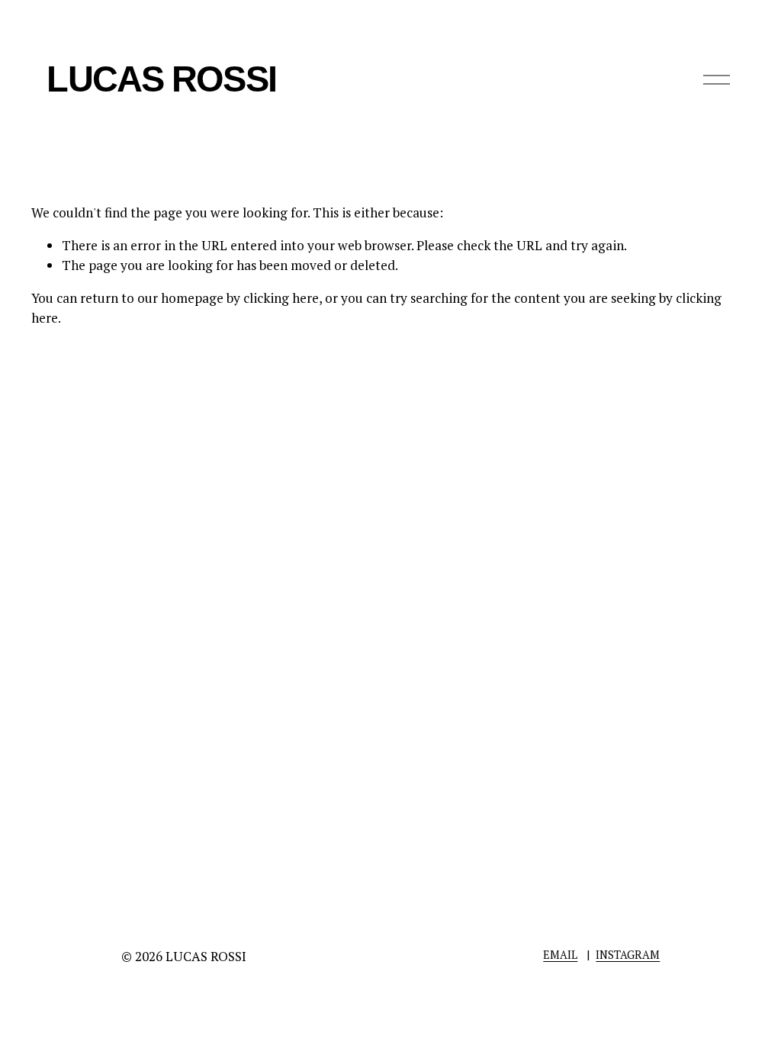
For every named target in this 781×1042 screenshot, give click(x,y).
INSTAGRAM (628, 954)
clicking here (281, 298)
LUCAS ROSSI (161, 79)
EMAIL (560, 954)
